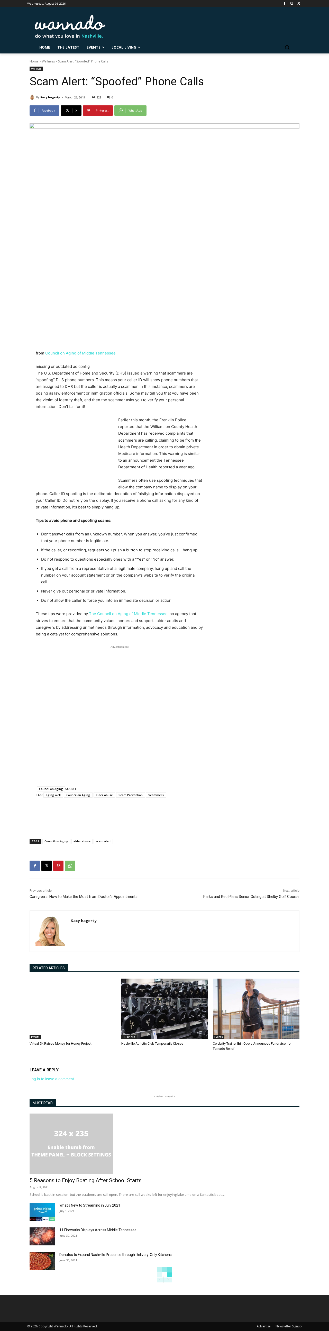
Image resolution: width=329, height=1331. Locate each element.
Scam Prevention (130, 795)
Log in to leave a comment (52, 1079)
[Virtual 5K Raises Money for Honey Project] (73, 1009)
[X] (46, 866)
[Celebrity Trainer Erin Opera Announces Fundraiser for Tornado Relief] (256, 1009)
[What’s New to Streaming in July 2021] (42, 1212)
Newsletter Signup (289, 1326)
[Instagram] (292, 4)
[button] (287, 47)
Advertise (264, 1326)
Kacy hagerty (50, 97)
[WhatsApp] (70, 866)
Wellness (48, 61)
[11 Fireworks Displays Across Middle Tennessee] (42, 1236)
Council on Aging (51, 789)
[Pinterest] (58, 866)
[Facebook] (285, 4)
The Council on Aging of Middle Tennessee (128, 613)
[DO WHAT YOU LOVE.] (70, 26)
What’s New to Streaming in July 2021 (89, 1205)
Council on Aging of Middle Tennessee (80, 353)
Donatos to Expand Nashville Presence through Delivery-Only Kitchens (115, 1255)
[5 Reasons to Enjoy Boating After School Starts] (164, 1144)
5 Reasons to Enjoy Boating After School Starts (86, 1180)
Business (129, 1037)
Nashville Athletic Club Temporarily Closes (152, 1043)
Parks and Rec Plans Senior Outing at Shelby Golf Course (251, 896)
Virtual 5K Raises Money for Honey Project (61, 1043)
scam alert (103, 841)
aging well (53, 795)
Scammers (156, 795)
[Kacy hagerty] (33, 97)
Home (34, 61)
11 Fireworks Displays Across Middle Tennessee (97, 1230)
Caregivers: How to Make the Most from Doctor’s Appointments (84, 896)
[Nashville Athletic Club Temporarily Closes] (164, 1009)
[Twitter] (299, 4)
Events (35, 1037)
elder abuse (104, 795)
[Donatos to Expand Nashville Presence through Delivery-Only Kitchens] (42, 1261)
